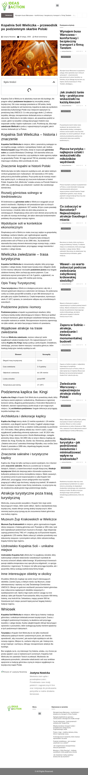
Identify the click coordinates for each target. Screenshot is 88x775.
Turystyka (66, 57)
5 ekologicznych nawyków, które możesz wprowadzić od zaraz (66, 737)
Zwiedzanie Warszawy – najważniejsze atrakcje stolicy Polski (70, 390)
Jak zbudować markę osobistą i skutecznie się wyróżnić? (63, 755)
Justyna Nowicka (66, 51)
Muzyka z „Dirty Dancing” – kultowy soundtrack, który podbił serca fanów (65, 751)
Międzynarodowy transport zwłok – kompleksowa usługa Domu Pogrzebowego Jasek (64, 727)
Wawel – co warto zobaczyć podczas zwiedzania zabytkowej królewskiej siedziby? (73, 272)
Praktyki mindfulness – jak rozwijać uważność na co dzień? (64, 742)
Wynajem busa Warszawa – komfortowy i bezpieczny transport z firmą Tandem (43, 15)
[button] (57, 5)
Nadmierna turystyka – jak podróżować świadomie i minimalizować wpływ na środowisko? (70, 449)
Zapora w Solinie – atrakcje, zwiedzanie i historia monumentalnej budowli (72, 333)
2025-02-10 (79, 105)
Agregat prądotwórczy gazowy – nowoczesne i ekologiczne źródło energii (66, 717)
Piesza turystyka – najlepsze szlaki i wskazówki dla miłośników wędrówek (72, 155)
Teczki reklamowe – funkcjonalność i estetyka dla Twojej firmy (65, 722)
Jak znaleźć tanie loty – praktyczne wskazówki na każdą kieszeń (72, 97)
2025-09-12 (79, 51)
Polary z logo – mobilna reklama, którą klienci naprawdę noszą (65, 733)
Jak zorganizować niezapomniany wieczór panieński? (64, 746)
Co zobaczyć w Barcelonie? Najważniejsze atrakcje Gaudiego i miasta (73, 213)
